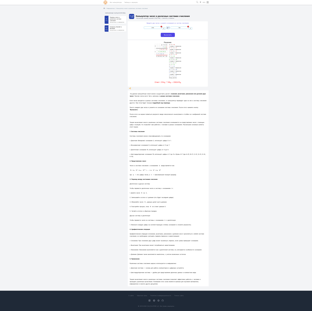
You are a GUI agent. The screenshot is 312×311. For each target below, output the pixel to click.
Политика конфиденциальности (160, 295)
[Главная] (104, 8)
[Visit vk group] (149, 300)
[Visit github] (162, 300)
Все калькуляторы (116, 2)
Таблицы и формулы (131, 2)
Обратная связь (142, 295)
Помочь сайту (179, 295)
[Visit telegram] (154, 301)
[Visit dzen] (158, 301)
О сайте (131, 295)
